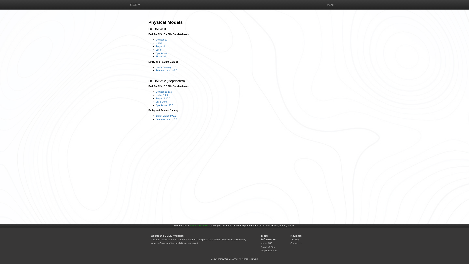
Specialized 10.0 (164, 105)
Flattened (161, 56)
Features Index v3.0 (166, 70)
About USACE (268, 246)
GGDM (135, 5)
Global (159, 43)
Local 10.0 (161, 101)
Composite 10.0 (164, 91)
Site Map (294, 239)
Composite (161, 39)
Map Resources (269, 250)
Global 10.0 (162, 95)
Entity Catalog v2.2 (166, 115)
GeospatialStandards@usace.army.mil (178, 243)
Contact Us (296, 243)
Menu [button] (330, 4)
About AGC (266, 243)
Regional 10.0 (163, 98)
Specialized (162, 53)
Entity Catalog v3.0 (166, 67)
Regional (160, 46)
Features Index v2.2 (166, 119)
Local (158, 49)
